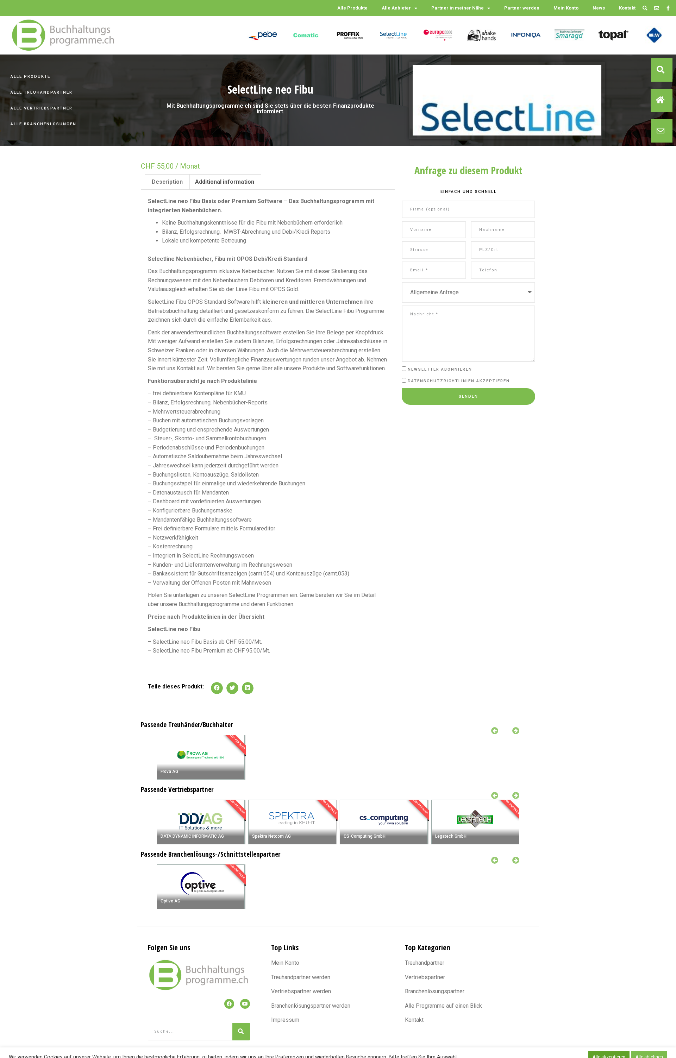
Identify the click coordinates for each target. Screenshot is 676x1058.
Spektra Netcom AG (271, 836)
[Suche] (241, 1031)
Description (167, 181)
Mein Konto (565, 8)
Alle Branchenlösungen (43, 124)
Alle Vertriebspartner (42, 108)
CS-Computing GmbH (365, 836)
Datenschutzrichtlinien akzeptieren (459, 381)
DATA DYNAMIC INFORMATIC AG (192, 836)
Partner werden (521, 8)
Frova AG (169, 771)
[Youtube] (245, 1004)
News (599, 8)
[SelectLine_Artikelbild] (507, 127)
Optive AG (170, 901)
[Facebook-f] (668, 8)
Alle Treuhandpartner (42, 92)
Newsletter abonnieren (440, 369)
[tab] (167, 182)
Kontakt (627, 8)
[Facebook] (229, 1004)
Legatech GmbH (451, 836)
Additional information (224, 181)
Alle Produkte (352, 8)
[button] (661, 70)
